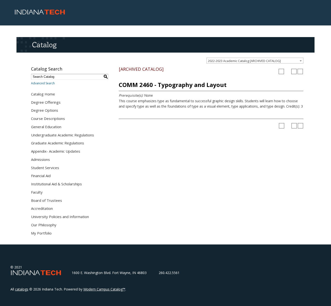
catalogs (21, 289)
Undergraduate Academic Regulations (62, 135)
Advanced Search (43, 83)
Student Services (45, 167)
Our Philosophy (43, 224)
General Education (46, 126)
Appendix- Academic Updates (55, 151)
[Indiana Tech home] (39, 13)
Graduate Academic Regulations (57, 143)
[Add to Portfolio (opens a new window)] (281, 71)
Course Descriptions (48, 118)
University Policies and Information (60, 216)
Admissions (40, 159)
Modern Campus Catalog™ (104, 289)
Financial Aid (41, 175)
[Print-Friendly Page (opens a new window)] (294, 71)
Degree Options (44, 110)
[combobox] (254, 60)
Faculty (37, 192)
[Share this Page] (287, 71)
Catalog (44, 44)
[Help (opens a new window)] (300, 71)
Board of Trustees (46, 200)
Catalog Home (43, 94)
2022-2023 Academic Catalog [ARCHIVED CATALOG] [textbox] (244, 61)
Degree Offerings (46, 102)
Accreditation (42, 208)
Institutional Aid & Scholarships (56, 183)
